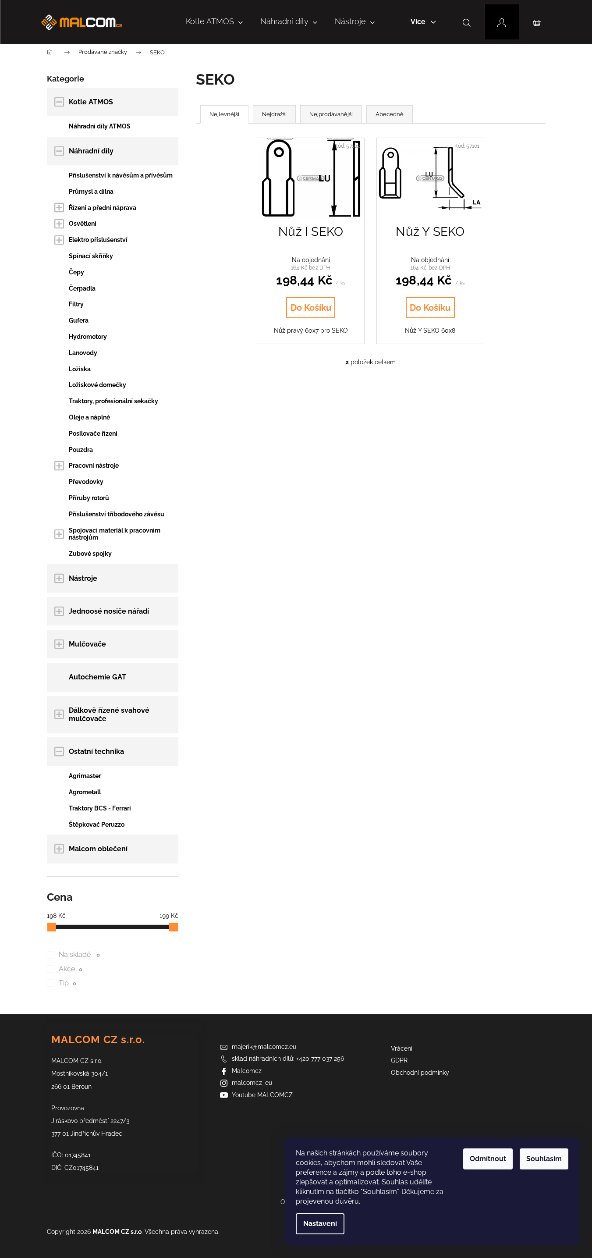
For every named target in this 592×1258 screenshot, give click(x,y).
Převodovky (86, 481)
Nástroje (83, 578)
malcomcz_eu (252, 1082)
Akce (71, 969)
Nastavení (320, 1223)
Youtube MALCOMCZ (262, 1094)
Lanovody (83, 352)
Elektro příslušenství (98, 239)
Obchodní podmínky (420, 1072)
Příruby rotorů (89, 497)
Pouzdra (81, 449)
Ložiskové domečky (97, 384)
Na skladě (79, 954)
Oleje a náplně (89, 417)
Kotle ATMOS (91, 102)
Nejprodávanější (331, 114)
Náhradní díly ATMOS (100, 126)
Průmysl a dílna (91, 191)
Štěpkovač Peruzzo (96, 824)
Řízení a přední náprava (102, 207)
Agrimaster (85, 775)
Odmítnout (488, 1159)
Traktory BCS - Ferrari (100, 808)
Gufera (79, 320)
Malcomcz (247, 1070)
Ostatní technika (96, 751)
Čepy (76, 272)
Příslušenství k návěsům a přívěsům (121, 175)
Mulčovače (87, 644)
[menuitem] (214, 21)
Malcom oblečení (98, 849)
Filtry (76, 304)
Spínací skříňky (91, 255)
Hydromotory (88, 336)
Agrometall (85, 792)
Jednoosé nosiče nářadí (109, 611)
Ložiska (80, 369)
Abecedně (390, 114)
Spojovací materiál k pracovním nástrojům (114, 534)
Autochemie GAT (97, 677)
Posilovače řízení (93, 433)
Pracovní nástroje (94, 465)
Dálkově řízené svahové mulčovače (109, 714)
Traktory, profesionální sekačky (113, 401)
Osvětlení (82, 223)
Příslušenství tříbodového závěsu (116, 514)
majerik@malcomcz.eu (264, 1046)
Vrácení (401, 1048)
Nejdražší (274, 114)
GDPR (399, 1060)
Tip (68, 983)
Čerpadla (82, 288)
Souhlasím (544, 1159)
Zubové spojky (90, 553)
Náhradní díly (91, 151)
